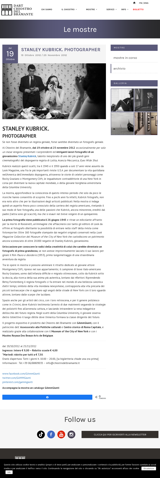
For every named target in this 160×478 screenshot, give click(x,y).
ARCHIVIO (119, 68)
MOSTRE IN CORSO (125, 58)
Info (9, 472)
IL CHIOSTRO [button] (68, 9)
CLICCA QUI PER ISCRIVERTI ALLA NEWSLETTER (120, 434)
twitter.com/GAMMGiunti (16, 378)
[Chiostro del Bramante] (17, 10)
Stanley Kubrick (27, 156)
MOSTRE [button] (90, 9)
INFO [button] (124, 9)
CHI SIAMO (46, 9)
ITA (140, 3)
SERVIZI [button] (110, 9)
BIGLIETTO (138, 9)
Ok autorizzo (148, 468)
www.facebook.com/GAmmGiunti (21, 373)
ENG (146, 3)
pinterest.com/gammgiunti (17, 382)
